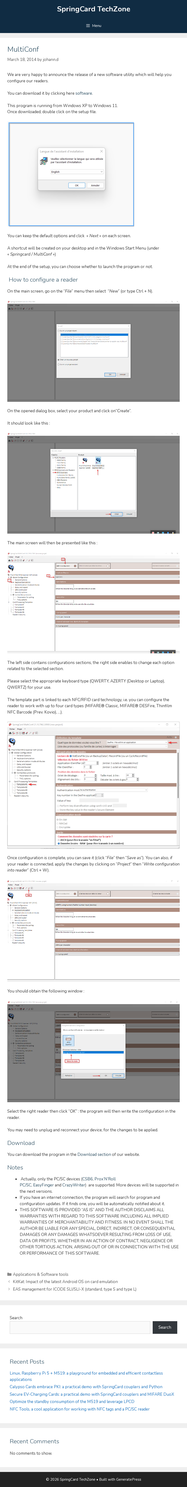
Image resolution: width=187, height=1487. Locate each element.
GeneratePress (128, 1479)
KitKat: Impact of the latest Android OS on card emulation (65, 1282)
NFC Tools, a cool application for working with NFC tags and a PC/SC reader (80, 1409)
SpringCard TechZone (93, 9)
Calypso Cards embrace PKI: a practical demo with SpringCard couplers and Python (86, 1387)
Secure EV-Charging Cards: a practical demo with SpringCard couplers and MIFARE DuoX (92, 1394)
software (83, 93)
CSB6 (87, 1179)
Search (16, 1318)
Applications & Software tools (40, 1274)
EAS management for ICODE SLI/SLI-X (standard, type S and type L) (75, 1289)
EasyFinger (43, 1185)
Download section (94, 1154)
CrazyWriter (73, 1185)
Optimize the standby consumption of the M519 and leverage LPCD (72, 1401)
